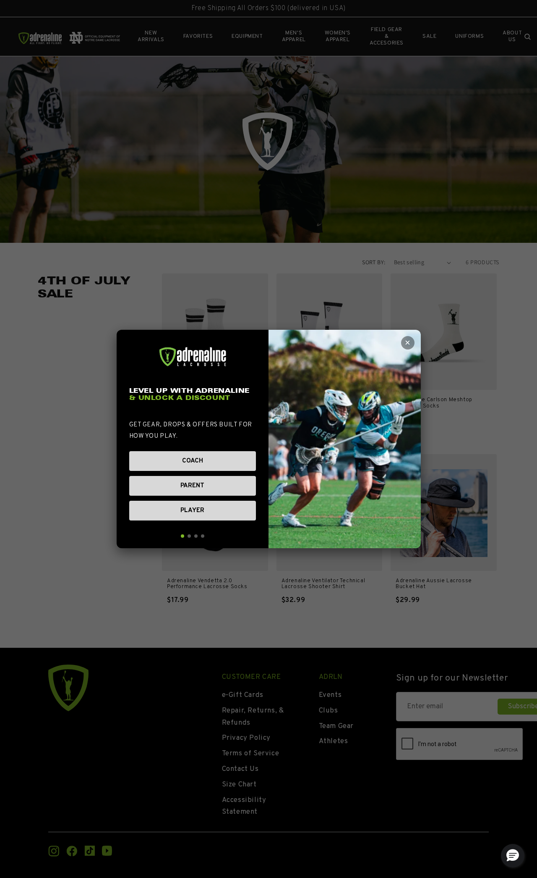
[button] (512, 855)
